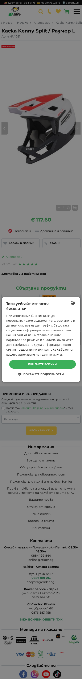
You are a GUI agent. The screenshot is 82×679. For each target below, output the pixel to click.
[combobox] (72, 303)
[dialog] (41, 339)
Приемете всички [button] (42, 364)
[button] (41, 374)
